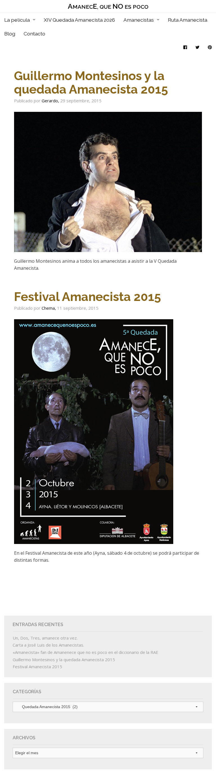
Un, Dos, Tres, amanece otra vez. (45, 638)
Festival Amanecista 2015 (87, 296)
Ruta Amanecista (187, 20)
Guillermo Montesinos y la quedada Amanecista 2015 (91, 82)
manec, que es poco (108, 6)
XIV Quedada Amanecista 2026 (79, 20)
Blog (9, 34)
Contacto (34, 34)
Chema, (49, 308)
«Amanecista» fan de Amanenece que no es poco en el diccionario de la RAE (85, 652)
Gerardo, (51, 100)
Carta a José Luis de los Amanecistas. (48, 645)
